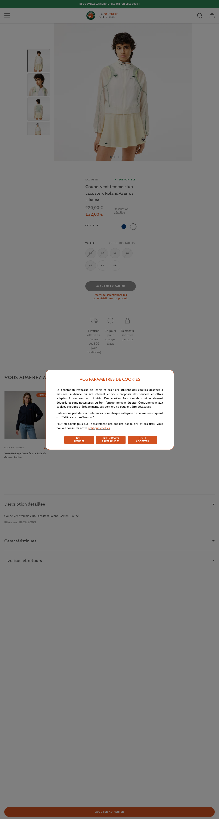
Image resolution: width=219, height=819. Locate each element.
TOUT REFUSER (79, 440)
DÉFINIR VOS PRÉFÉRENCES (111, 440)
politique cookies (99, 428)
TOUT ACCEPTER (142, 440)
